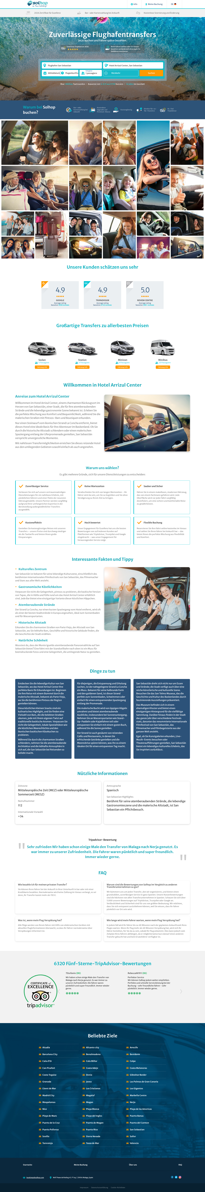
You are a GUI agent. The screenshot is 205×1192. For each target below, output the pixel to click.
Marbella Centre (138, 1095)
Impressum (84, 1188)
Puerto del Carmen (139, 1122)
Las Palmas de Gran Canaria (144, 1081)
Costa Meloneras (138, 1068)
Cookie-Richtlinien (118, 1188)
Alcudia (46, 1047)
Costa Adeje (92, 1068)
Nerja (132, 1102)
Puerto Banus (137, 1115)
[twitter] (176, 1177)
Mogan (89, 1102)
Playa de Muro (49, 1115)
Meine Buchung (80, 1165)
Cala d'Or (47, 1061)
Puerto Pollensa (50, 1129)
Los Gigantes (136, 1088)
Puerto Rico (92, 1129)
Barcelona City (49, 1054)
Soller (133, 1136)
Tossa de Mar (92, 1143)
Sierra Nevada (93, 1136)
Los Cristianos (93, 1088)
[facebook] (172, 1177)
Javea (89, 1081)
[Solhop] (37, 4)
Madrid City (48, 1095)
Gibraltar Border (138, 1075)
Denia (89, 1075)
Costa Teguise (49, 1075)
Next (181, 991)
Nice (44, 1109)
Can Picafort (48, 1068)
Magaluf (90, 1095)
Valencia (134, 1143)
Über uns (133, 1165)
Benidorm (135, 1054)
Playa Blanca (92, 1109)
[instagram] (180, 1177)
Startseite (27, 1165)
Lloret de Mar (49, 1088)
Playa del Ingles (94, 1115)
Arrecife (134, 1047)
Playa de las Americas (141, 1109)
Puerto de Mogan (94, 1122)
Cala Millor (91, 1061)
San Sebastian (137, 1129)
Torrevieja (47, 1143)
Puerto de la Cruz (51, 1122)
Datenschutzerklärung (99, 1188)
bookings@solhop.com (35, 1178)
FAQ (180, 1165)
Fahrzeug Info (42, 367)
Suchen (151, 73)
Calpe (133, 1061)
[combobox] (72, 64)
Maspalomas (48, 1102)
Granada (46, 1081)
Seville (45, 1136)
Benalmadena (93, 1054)
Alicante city (92, 1047)
